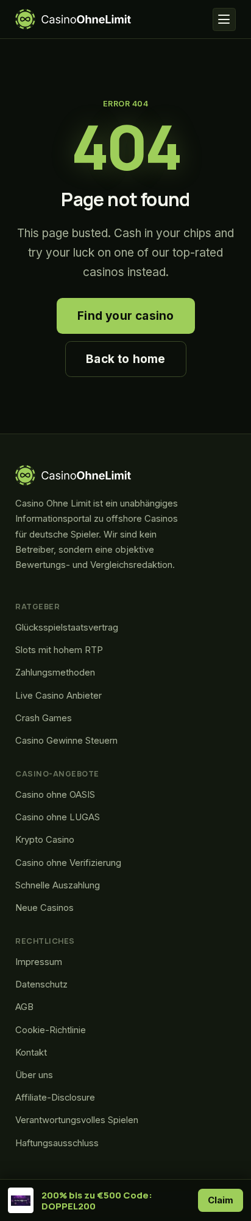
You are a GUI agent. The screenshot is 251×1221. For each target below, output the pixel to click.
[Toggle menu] (224, 19)
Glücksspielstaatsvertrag (66, 627)
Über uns (34, 1075)
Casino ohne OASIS (55, 794)
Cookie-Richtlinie (50, 1030)
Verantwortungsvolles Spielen (76, 1120)
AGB (24, 1006)
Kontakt (31, 1052)
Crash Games (43, 718)
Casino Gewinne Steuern (66, 740)
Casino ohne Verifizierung (68, 862)
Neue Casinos (44, 907)
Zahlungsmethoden (55, 672)
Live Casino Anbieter (58, 695)
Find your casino (125, 316)
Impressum (38, 961)
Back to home (125, 359)
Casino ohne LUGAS (57, 817)
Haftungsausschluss (57, 1143)
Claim (221, 1200)
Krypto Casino (44, 839)
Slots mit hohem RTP (59, 650)
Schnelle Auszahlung (57, 885)
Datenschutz (41, 984)
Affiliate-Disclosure (55, 1097)
